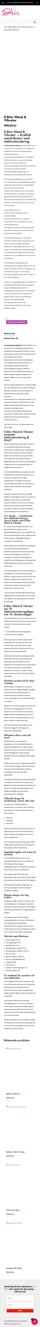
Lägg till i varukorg (17, 322)
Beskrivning (9, 333)
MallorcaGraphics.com (12, 1324)
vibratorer (15, 424)
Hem (5, 27)
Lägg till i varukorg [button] (20, 1279)
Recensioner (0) (11, 338)
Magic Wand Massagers (25, 27)
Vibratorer (12, 27)
